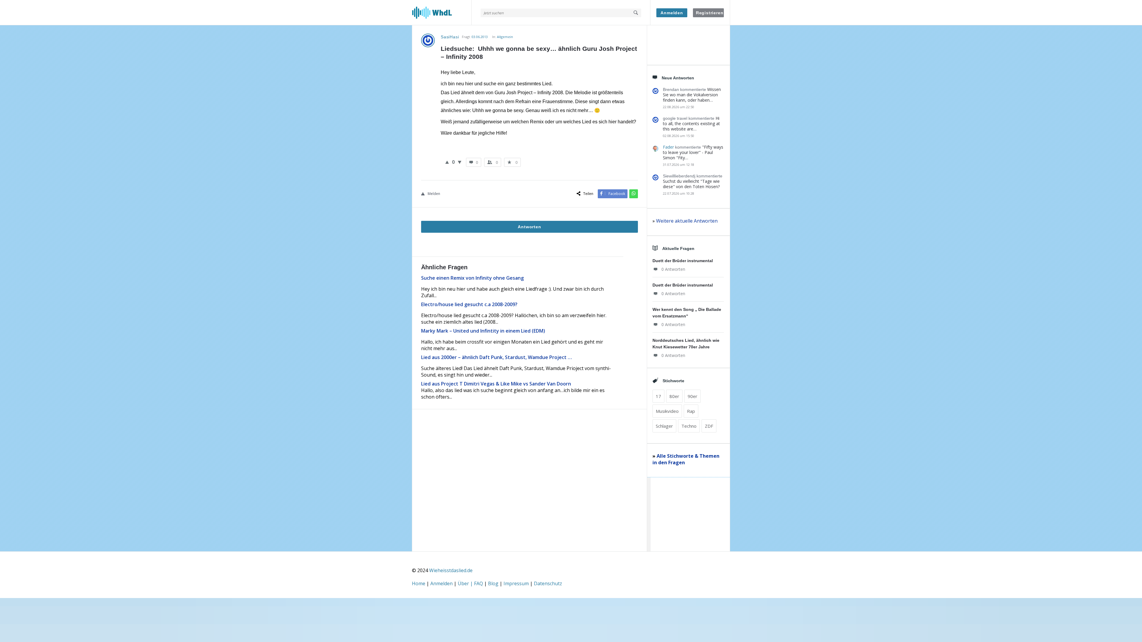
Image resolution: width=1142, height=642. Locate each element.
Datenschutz (548, 583)
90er (692, 396)
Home (419, 583)
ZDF (709, 426)
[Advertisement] (529, 491)
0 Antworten (673, 269)
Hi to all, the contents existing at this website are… (691, 123)
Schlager (664, 426)
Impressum (516, 583)
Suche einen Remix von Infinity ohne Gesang (472, 278)
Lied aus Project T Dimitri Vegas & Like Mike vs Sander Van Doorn (496, 383)
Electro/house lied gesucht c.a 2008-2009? (469, 304)
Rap (691, 411)
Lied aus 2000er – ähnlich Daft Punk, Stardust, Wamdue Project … (496, 357)
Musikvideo (667, 411)
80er (674, 396)
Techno (689, 426)
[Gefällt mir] (447, 162)
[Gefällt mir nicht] (460, 162)
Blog (494, 583)
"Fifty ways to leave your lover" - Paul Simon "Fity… (693, 152)
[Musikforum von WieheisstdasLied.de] (442, 12)
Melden (434, 193)
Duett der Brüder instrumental (682, 260)
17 (658, 396)
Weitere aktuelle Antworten (687, 221)
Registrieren (710, 12)
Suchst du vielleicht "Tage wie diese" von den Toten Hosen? (691, 183)
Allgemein (505, 36)
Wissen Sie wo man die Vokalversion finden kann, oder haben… (692, 94)
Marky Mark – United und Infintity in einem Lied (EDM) (483, 331)
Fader (668, 147)
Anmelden (672, 12)
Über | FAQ (471, 583)
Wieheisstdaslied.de (451, 570)
